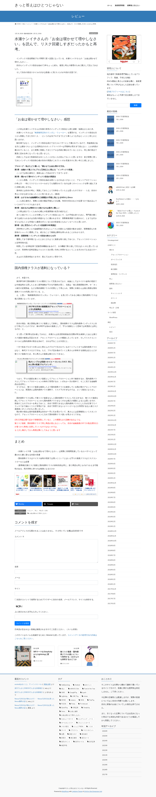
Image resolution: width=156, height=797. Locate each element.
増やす (111, 250)
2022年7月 (111, 401)
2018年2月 (111, 579)
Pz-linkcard (84, 704)
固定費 (113, 303)
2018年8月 (111, 550)
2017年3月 (111, 603)
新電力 (63, 738)
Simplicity (86, 707)
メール (17, 578)
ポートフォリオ (116, 259)
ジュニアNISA (78, 726)
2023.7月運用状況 (122, 223)
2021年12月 (112, 420)
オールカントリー (67, 723)
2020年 (104, 760)
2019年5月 (111, 507)
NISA (82, 700)
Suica (63, 711)
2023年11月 (112, 377)
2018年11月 (112, 536)
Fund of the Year (89, 689)
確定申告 (64, 745)
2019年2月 (111, 521)
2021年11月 (112, 425)
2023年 (104, 745)
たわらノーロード (67, 719)
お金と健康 (74, 711)
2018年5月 (111, 565)
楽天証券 (92, 741)
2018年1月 (111, 584)
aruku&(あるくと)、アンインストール (28, 684)
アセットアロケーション (119, 255)
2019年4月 (111, 512)
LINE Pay (75, 696)
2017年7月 (111, 598)
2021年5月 (111, 435)
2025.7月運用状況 (122, 140)
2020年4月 (111, 464)
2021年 (104, 755)
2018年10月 (112, 541)
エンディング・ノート (85, 719)
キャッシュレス (116, 293)
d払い (63, 689)
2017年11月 (112, 589)
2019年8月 (111, 492)
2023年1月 (111, 386)
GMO (63, 692)
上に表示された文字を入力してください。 (32, 612)
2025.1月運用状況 (122, 152)
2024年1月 (111, 367)
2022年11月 (112, 391)
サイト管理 (112, 312)
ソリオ (90, 726)
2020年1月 (111, 478)
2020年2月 (111, 473)
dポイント (88, 685)
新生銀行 (85, 734)
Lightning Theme (77, 791)
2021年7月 (111, 430)
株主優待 (114, 269)
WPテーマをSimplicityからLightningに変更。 (42, 654)
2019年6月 (111, 502)
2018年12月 (112, 531)
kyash (84, 692)
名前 (16, 567)
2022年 (104, 750)
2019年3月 (111, 517)
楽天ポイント (65, 741)
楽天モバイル (79, 741)
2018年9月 (111, 545)
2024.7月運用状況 (122, 164)
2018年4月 (111, 570)
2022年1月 (111, 415)
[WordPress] (23, 654)
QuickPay (64, 707)
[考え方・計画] (89, 654)
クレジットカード (84, 723)
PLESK (63, 704)
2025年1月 (111, 357)
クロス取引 (65, 726)
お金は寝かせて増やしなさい (38, 513)
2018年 (104, 770)
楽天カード (85, 738)
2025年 (104, 736)
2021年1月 (111, 439)
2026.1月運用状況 (122, 128)
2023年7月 (111, 382)
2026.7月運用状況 (122, 116)
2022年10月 (112, 396)
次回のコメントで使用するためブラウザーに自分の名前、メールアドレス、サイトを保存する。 (56, 600)
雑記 (109, 322)
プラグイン (74, 730)
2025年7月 (111, 353)
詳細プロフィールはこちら (118, 92)
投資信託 (114, 264)
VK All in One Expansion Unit (93, 791)
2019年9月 (111, 488)
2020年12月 (112, 444)
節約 (110, 288)
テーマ (63, 730)
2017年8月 (111, 594)
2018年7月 (111, 555)
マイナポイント (88, 730)
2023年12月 (112, 372)
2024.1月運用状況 (122, 175)
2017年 (104, 774)
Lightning (64, 696)
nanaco (73, 700)
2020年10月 (112, 454)
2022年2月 (111, 411)
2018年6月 (111, 560)
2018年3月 (111, 574)
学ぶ (36, 510)
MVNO (63, 700)
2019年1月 (111, 526)
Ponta (73, 704)
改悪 (62, 734)
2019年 (104, 765)
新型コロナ (73, 734)
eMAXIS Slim (74, 689)
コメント (19, 537)
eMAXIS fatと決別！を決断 (125, 187)
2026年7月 (111, 343)
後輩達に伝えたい (115, 284)
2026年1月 (111, 348)
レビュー (94, 33)
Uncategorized (113, 240)
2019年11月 (112, 483)
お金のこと (112, 245)
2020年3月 (111, 468)
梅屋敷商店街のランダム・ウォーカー (50, 133)
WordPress (113, 317)
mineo (86, 696)
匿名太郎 (47, 684)
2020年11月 (112, 449)
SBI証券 (75, 707)
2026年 (104, 731)
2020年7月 (111, 459)
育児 (110, 332)
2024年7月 (111, 362)
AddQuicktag (65, 685)
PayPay (91, 700)
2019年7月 (111, 497)
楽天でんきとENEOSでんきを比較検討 (28, 688)
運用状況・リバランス (119, 274)
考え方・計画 (43, 510)
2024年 (104, 741)
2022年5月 (111, 406)
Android (77, 685)
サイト (17, 589)
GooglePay (73, 692)
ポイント (114, 298)
